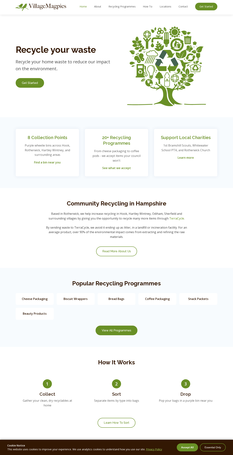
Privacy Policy (154, 449)
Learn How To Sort (116, 422)
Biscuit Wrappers (76, 299)
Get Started (206, 6)
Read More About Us (116, 251)
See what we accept (116, 168)
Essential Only (213, 447)
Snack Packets (198, 299)
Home (83, 6)
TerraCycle (176, 218)
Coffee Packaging (157, 299)
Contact (183, 6)
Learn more (186, 158)
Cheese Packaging (35, 299)
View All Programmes (116, 330)
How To (147, 6)
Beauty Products (35, 314)
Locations (165, 6)
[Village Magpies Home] (41, 7)
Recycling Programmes (122, 6)
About (97, 6)
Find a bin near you (47, 162)
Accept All (187, 447)
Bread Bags (116, 299)
